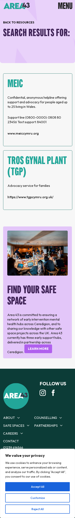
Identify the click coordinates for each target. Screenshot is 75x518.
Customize (37, 498)
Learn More (38, 349)
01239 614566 (13, 447)
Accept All (37, 487)
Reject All (37, 509)
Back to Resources (18, 22)
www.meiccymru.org (23, 133)
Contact (11, 441)
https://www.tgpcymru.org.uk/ (30, 197)
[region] (37, 483)
